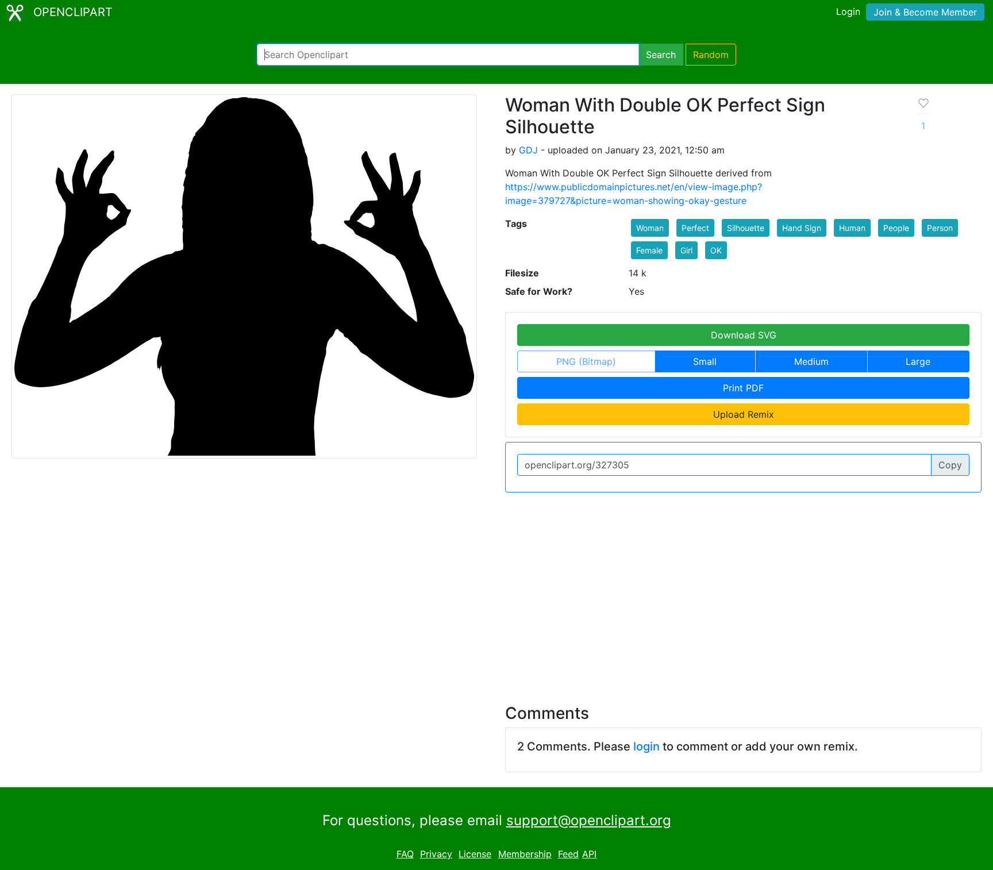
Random (711, 54)
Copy (950, 465)
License (475, 854)
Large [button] (918, 361)
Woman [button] (650, 228)
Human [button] (852, 228)
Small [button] (705, 361)
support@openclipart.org (588, 820)
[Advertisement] (496, 591)
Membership (525, 854)
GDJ (528, 150)
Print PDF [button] (743, 388)
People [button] (896, 228)
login (646, 746)
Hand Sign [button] (801, 228)
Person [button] (940, 228)
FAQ (405, 854)
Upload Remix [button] (743, 414)
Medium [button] (811, 361)
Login (848, 11)
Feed (568, 854)
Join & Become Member (925, 12)
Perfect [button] (695, 228)
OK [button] (716, 250)
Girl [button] (686, 250)
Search (661, 54)
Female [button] (649, 250)
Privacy (436, 854)
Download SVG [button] (743, 335)
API (589, 854)
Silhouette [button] (745, 228)
